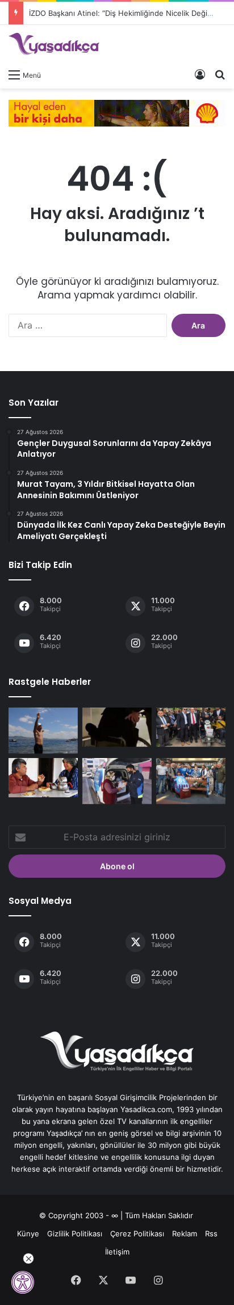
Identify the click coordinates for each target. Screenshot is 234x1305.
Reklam (184, 1233)
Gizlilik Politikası (74, 1233)
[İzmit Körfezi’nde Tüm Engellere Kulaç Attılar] (43, 730)
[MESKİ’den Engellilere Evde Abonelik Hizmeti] (117, 781)
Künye (28, 1233)
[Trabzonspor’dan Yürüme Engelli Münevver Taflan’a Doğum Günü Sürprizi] (190, 781)
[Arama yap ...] (219, 74)
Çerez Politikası (137, 1233)
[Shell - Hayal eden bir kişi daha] (117, 112)
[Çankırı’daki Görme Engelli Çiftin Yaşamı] (43, 777)
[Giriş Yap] (200, 74)
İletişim (117, 1251)
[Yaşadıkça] (54, 44)
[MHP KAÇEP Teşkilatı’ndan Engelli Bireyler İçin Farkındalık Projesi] (117, 727)
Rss (211, 1233)
